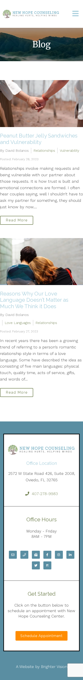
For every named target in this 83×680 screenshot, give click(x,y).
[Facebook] (47, 555)
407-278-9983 (45, 493)
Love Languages (18, 323)
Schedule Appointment (41, 636)
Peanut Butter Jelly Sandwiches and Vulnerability (38, 138)
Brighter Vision (54, 666)
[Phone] (24, 555)
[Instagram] (59, 555)
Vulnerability (69, 150)
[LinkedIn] (70, 555)
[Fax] (36, 555)
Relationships (44, 150)
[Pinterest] (47, 565)
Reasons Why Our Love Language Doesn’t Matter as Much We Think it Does (34, 300)
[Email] (13, 555)
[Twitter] (36, 565)
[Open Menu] (75, 14)
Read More (17, 220)
